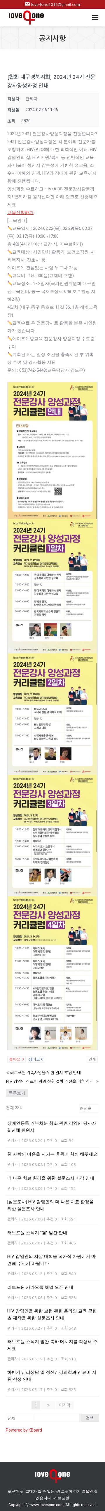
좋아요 (16, 1059)
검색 (90, 1418)
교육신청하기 (20, 212)
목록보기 (17, 1093)
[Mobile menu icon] (95, 17)
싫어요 (36, 1059)
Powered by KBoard (24, 1430)
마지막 (65, 1405)
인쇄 (92, 1059)
